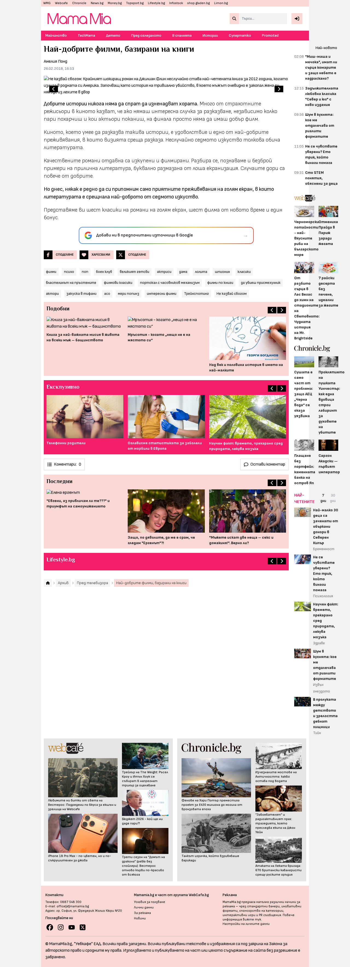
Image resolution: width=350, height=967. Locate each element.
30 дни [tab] (333, 498)
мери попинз (128, 293)
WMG (47, 3)
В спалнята (182, 35)
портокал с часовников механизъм (170, 282)
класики (244, 271)
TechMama (86, 35)
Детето (113, 35)
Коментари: (67, 464)
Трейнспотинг (196, 293)
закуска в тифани (81, 293)
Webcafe (61, 3)
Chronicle (79, 3)
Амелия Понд (55, 61)
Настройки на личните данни (246, 924)
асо (107, 293)
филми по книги (220, 282)
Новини (140, 918)
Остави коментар (267, 464)
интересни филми (161, 293)
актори (52, 293)
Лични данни (144, 907)
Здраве (319, 643)
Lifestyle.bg (156, 3)
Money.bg (115, 3)
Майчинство (56, 35)
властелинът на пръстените (71, 282)
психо (69, 271)
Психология (323, 596)
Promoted (270, 35)
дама (183, 271)
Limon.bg (221, 3)
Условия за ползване (149, 902)
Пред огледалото (146, 35)
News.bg (97, 3)
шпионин (222, 271)
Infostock (176, 3)
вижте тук (252, 919)
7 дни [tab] (323, 498)
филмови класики (118, 282)
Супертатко (240, 35)
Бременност (323, 549)
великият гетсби (134, 271)
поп (85, 271)
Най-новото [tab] (326, 47)
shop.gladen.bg (198, 3)
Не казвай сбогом (232, 293)
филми (51, 271)
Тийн (317, 733)
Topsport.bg (135, 3)
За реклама (142, 913)
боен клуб (104, 271)
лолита (201, 271)
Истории (210, 35)
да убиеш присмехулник (261, 282)
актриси (164, 271)
